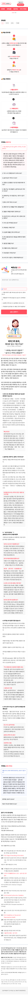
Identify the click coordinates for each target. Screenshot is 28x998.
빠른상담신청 (20, 5)
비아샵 (11, 990)
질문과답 (15, 9)
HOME (3, 9)
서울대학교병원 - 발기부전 (10, 933)
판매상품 (9, 9)
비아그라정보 (23, 9)
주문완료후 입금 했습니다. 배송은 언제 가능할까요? (14, 306)
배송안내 (20, 2)
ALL (2, 23)
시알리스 (12, 23)
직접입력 (5, 289)
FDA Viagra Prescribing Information (14, 855)
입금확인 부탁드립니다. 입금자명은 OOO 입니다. (13, 303)
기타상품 (17, 23)
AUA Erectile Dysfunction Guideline (13, 895)
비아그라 (7, 23)
